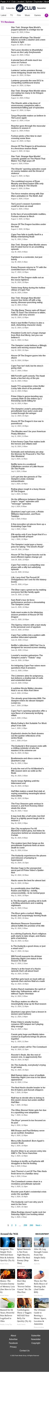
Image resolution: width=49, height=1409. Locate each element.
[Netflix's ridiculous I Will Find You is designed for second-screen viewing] (5, 647)
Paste (3, 1)
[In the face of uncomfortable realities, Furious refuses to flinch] (5, 216)
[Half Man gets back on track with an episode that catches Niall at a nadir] (5, 981)
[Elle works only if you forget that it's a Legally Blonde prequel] (5, 536)
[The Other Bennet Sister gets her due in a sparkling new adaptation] (5, 1112)
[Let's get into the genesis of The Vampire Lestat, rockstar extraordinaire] (5, 480)
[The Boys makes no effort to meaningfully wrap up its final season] (5, 1004)
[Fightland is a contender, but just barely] (5, 259)
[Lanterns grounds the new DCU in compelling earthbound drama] (5, 83)
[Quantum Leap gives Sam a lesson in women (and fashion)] (5, 1014)
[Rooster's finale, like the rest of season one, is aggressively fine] (5, 1057)
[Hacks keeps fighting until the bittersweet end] (5, 783)
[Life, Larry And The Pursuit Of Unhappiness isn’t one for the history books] (5, 580)
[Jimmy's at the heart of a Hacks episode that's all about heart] (5, 971)
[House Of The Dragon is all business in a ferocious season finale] (5, 148)
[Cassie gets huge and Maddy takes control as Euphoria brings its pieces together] (5, 1037)
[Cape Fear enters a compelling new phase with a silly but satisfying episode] (5, 568)
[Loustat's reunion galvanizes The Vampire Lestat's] (5, 657)
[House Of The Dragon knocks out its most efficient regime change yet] (5, 557)
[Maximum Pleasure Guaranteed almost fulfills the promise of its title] (5, 925)
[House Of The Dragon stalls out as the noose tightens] (5, 279)
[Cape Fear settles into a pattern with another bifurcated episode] (5, 637)
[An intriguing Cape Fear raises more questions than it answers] (5, 668)
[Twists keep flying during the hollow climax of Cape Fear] (5, 290)
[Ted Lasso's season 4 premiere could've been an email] (5, 206)
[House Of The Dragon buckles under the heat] (5, 226)
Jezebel (20, 1)
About (13, 1335)
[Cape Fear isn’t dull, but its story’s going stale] (5, 368)
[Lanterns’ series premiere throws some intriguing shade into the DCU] (5, 72)
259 (25, 1225)
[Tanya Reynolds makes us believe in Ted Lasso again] (5, 118)
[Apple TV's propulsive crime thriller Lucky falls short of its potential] (5, 388)
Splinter (29, 1)
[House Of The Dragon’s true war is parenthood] (5, 423)
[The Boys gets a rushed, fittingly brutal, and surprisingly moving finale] (5, 915)
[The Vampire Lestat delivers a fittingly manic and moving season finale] (5, 347)
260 (31, 1225)
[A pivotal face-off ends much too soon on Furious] (5, 62)
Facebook (13, 1342)
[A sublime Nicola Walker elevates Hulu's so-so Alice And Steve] (5, 690)
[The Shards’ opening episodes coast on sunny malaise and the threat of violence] (5, 172)
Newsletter (41, 8)
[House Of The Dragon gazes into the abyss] (5, 358)
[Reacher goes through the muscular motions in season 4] (5, 128)
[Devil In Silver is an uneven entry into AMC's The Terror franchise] (5, 1153)
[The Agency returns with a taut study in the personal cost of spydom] (5, 627)
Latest (3, 15)
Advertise (13, 1339)
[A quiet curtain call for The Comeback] (5, 1048)
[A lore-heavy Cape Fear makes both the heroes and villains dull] (5, 444)
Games (37, 15)
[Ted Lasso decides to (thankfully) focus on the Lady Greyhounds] (5, 52)
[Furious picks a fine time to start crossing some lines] (5, 138)
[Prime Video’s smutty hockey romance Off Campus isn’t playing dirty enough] (5, 1025)
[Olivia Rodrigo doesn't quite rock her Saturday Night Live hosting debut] (5, 1214)
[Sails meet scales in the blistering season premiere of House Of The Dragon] (5, 615)
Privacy (13, 1346)
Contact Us (25, 1350)
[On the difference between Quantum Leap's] (5, 502)
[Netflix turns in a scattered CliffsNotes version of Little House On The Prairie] (5, 467)
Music (27, 15)
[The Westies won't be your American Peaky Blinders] (5, 433)
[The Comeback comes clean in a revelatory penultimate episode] (5, 1183)
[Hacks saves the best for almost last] (5, 881)
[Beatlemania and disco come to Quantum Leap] (5, 760)
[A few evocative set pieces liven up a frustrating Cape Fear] (5, 526)
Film (19, 15)
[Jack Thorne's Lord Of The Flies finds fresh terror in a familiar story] (5, 1173)
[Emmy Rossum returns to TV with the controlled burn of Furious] (5, 269)
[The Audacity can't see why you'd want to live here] (5, 1204)
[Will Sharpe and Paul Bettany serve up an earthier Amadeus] (5, 1133)
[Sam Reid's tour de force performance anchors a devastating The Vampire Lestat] (5, 603)
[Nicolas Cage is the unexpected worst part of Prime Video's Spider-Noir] (5, 871)
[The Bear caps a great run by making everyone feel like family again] (5, 592)
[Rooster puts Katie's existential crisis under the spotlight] (5, 1194)
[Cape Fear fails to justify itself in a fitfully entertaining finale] (5, 236)
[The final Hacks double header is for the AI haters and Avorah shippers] (5, 1090)
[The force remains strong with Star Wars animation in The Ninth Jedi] (5, 196)
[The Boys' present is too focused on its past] (5, 1122)
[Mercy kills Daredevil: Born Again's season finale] (5, 1143)
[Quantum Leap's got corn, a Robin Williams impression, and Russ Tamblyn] (5, 515)
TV (11, 15)
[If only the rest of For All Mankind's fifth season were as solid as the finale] (5, 772)
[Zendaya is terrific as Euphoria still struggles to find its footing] (5, 1163)
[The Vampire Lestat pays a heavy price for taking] (5, 546)
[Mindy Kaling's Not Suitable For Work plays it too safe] (5, 725)
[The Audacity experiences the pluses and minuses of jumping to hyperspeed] (5, 859)
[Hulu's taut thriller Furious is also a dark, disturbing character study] (5, 325)
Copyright (35, 1342)
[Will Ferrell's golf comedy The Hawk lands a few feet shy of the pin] (5, 378)
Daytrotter (38, 1)
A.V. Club (11, 1)
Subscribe (10, 8)
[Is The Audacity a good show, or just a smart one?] (5, 948)
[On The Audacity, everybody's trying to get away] (5, 1067)
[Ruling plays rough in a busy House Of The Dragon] (5, 491)
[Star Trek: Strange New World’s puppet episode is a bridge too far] (5, 29)
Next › (39, 1225)
